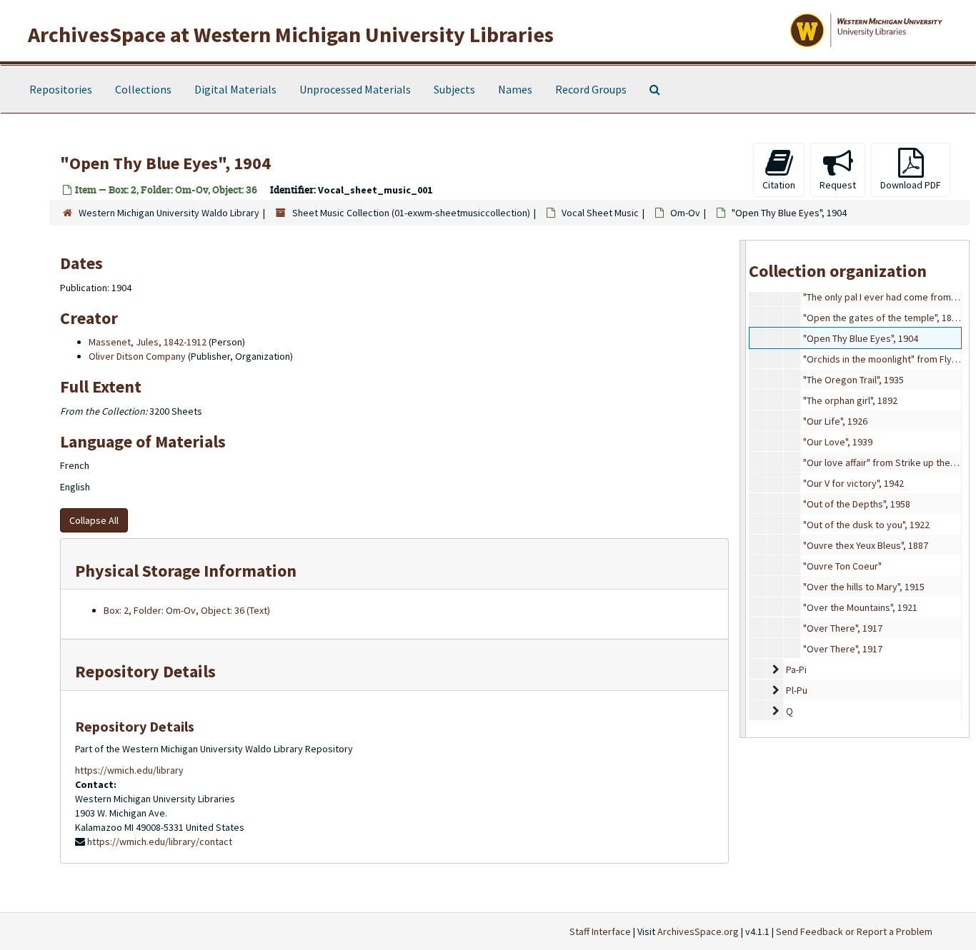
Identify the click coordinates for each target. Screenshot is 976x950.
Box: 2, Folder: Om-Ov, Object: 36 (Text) (187, 610)
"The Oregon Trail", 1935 (853, 379)
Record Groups (591, 89)
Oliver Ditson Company (137, 356)
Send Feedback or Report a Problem (854, 931)
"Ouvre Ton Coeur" (842, 566)
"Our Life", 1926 (835, 421)
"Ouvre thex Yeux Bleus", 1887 (865, 545)
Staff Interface (600, 931)
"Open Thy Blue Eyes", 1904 (860, 338)
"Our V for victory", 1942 (853, 483)
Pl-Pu (796, 690)
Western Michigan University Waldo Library (169, 212)
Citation (778, 184)
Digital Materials (235, 89)
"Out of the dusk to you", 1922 (866, 524)
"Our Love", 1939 (837, 441)
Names (515, 89)
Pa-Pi (796, 669)
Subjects (454, 89)
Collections (143, 89)
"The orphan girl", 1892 (850, 400)
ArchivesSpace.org (698, 931)
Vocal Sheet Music (600, 212)
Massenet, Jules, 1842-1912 (147, 341)
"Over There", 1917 (842, 628)
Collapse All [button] (94, 520)
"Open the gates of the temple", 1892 (882, 317)
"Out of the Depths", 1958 (856, 503)
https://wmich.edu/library (129, 770)
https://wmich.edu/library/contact (159, 841)
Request (838, 184)
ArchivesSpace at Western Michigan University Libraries (291, 34)
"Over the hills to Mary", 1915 (864, 586)
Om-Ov (685, 212)
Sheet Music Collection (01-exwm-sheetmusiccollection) (411, 212)
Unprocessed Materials (355, 89)
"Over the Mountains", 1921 (860, 607)
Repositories (60, 89)
